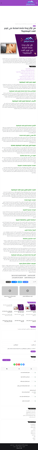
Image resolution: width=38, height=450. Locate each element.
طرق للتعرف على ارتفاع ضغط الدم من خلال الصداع (7, 312)
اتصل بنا (14, 446)
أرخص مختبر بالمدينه (33, 390)
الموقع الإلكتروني (15, 344)
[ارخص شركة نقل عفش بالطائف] (33, 383)
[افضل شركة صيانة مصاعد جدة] (33, 374)
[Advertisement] (19, 14)
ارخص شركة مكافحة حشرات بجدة (25, 396)
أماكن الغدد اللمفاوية (31, 275)
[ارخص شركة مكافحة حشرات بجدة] (33, 398)
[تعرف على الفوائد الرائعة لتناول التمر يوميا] (19, 317)
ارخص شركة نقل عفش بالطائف (25, 381)
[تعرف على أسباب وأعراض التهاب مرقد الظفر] (30, 317)
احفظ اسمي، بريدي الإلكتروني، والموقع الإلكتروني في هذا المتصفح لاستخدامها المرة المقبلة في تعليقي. (21, 348)
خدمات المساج (33, 433)
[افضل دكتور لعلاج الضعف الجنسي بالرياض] (33, 387)
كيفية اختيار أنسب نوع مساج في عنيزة (28, 74)
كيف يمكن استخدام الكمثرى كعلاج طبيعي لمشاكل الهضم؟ (25, 71)
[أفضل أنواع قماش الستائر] (33, 393)
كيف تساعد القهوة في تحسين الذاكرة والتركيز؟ (26, 76)
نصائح (31, 23)
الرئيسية (34, 23)
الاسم (35, 341)
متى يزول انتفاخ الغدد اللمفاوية (29, 277)
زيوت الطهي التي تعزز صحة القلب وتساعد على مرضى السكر (7, 321)
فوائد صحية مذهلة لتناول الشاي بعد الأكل (31, 312)
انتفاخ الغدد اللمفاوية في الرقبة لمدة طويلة (18, 275)
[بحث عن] (36, 3)
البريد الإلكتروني (33, 344)
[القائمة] (1, 3)
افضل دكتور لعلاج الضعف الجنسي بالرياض (23, 385)
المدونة (34, 428)
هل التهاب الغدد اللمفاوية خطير (17, 277)
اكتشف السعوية (33, 427)
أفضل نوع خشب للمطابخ (26, 401)
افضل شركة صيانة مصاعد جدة (25, 372)
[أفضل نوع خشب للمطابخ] (33, 402)
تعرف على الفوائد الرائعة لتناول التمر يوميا (19, 321)
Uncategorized (32, 424)
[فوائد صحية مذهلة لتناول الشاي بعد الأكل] (30, 307)
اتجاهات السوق (33, 425)
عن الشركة (20, 446)
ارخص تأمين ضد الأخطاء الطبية (25, 377)
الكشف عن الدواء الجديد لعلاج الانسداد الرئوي (27, 78)
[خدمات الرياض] (30, 3)
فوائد (34, 436)
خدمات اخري (33, 430)
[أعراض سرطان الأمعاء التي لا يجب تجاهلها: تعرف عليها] (19, 307)
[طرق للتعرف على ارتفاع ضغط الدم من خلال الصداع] (7, 307)
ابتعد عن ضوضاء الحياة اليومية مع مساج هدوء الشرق (26, 79)
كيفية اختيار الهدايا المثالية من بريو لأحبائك (27, 70)
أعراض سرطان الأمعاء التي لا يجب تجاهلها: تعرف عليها (19, 312)
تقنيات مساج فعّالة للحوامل (29, 68)
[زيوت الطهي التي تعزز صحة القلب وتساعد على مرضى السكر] (7, 317)
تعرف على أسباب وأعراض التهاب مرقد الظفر (31, 321)
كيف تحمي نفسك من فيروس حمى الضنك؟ (27, 73)
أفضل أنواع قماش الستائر (26, 392)
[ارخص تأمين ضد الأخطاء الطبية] (33, 378)
